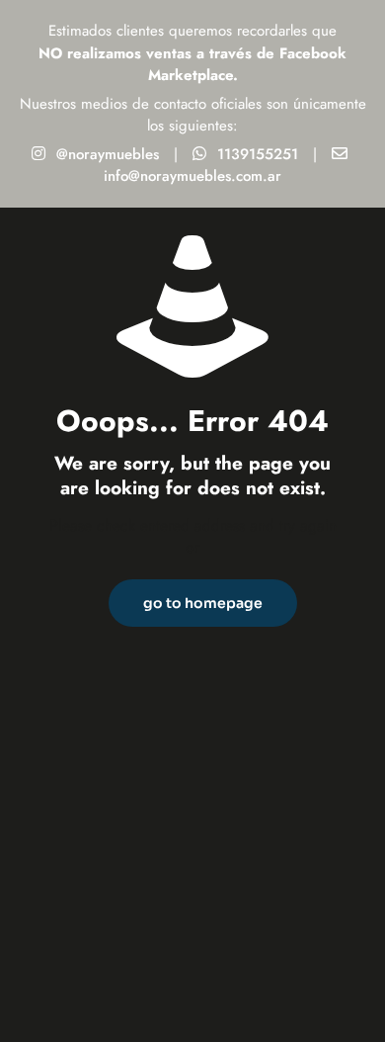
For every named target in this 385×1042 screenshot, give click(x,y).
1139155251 (257, 154)
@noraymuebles (107, 154)
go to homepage (203, 603)
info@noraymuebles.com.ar (192, 176)
